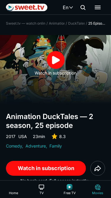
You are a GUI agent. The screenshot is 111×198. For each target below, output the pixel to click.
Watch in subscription (46, 168)
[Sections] (97, 7)
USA (22, 136)
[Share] (97, 168)
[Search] (82, 7)
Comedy (14, 145)
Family (55, 145)
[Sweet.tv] (26, 7)
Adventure (35, 145)
